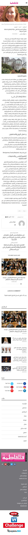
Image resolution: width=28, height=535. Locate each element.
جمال (25, 424)
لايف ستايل (23, 428)
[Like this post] (12, 217)
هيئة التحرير (24, 500)
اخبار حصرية (24, 484)
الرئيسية (24, 403)
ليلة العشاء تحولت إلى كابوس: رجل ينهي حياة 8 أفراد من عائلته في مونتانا (19, 368)
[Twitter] (11, 464)
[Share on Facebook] (10, 217)
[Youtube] (5, 464)
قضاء (19, 210)
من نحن (25, 497)
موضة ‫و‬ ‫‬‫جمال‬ (23, 475)
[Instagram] (8, 464)
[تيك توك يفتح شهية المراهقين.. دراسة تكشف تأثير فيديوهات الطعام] (14, 267)
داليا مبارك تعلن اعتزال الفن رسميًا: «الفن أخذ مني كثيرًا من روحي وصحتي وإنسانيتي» (19, 358)
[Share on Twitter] (9, 217)
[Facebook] (15, 464)
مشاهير (24, 407)
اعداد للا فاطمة (23, 478)
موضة (24, 420)
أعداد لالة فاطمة (22, 436)
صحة (25, 416)
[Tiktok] (2, 464)
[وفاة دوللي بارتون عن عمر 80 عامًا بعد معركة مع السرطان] (6, 340)
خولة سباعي (22, 34)
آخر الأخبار (24, 412)
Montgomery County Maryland (11, 152)
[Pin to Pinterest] (7, 217)
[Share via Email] (5, 217)
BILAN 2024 (23, 506)
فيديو (25, 440)
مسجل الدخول (15, 295)
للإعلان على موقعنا (22, 503)
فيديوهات (24, 473)
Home (24, 24)
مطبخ (24, 432)
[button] (3, 271)
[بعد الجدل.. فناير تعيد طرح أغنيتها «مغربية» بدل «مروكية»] (6, 350)
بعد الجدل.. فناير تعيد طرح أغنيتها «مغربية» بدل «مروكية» (20, 349)
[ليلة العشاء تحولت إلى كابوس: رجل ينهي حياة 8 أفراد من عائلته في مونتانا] (6, 369)
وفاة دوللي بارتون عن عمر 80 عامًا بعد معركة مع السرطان (19, 338)
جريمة (24, 210)
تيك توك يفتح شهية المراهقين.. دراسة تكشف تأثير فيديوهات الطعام (15, 330)
